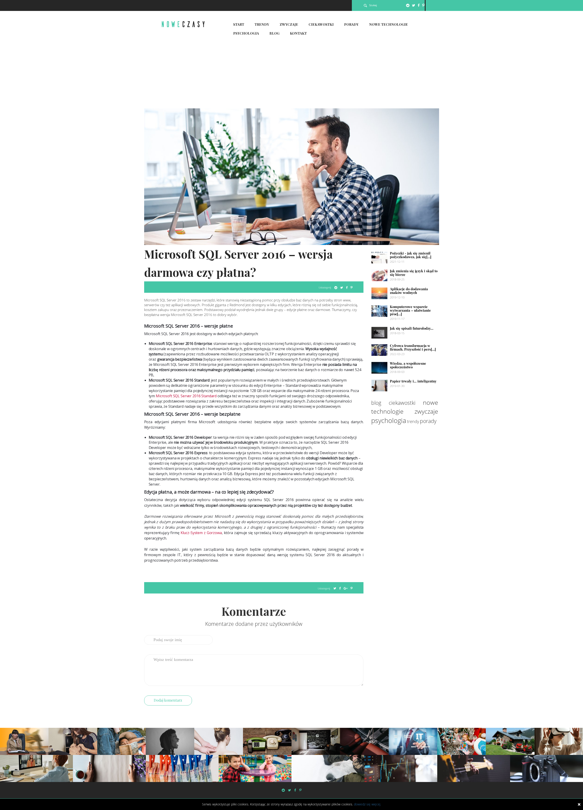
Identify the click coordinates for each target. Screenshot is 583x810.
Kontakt (298, 33)
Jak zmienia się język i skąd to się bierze (413, 272)
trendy (413, 421)
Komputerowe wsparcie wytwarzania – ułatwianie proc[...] (410, 310)
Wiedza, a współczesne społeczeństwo (408, 365)
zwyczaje (426, 411)
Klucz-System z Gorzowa (201, 532)
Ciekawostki (321, 24)
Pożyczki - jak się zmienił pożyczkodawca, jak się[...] (410, 255)
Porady (351, 24)
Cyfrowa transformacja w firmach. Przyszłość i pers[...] (413, 347)
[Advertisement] (291, 74)
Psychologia (246, 33)
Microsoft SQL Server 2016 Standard (186, 395)
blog (376, 402)
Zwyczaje (289, 24)
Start (238, 24)
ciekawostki (402, 402)
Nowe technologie (388, 24)
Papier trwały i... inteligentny (413, 381)
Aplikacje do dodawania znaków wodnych (409, 290)
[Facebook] (419, 5)
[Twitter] (413, 5)
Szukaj (373, 5)
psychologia (388, 420)
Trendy (262, 24)
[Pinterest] (423, 5)
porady (428, 421)
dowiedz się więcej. (367, 804)
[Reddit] (407, 5)
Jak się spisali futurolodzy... (411, 328)
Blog (274, 33)
